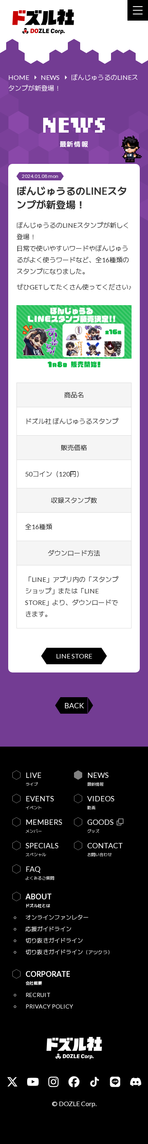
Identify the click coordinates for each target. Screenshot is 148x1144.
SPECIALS (41, 849)
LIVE (33, 778)
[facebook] (74, 1082)
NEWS (50, 77)
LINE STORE (74, 656)
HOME (18, 77)
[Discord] (136, 1082)
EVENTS (39, 802)
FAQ (39, 872)
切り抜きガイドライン (54, 940)
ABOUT (38, 900)
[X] (12, 1082)
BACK (74, 705)
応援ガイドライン (48, 928)
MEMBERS (43, 825)
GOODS (100, 825)
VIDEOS (100, 802)
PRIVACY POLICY (49, 1006)
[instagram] (53, 1082)
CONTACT (105, 849)
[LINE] (115, 1082)
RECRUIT (38, 994)
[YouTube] (33, 1082)
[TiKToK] (94, 1082)
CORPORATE (47, 977)
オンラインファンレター (57, 917)
